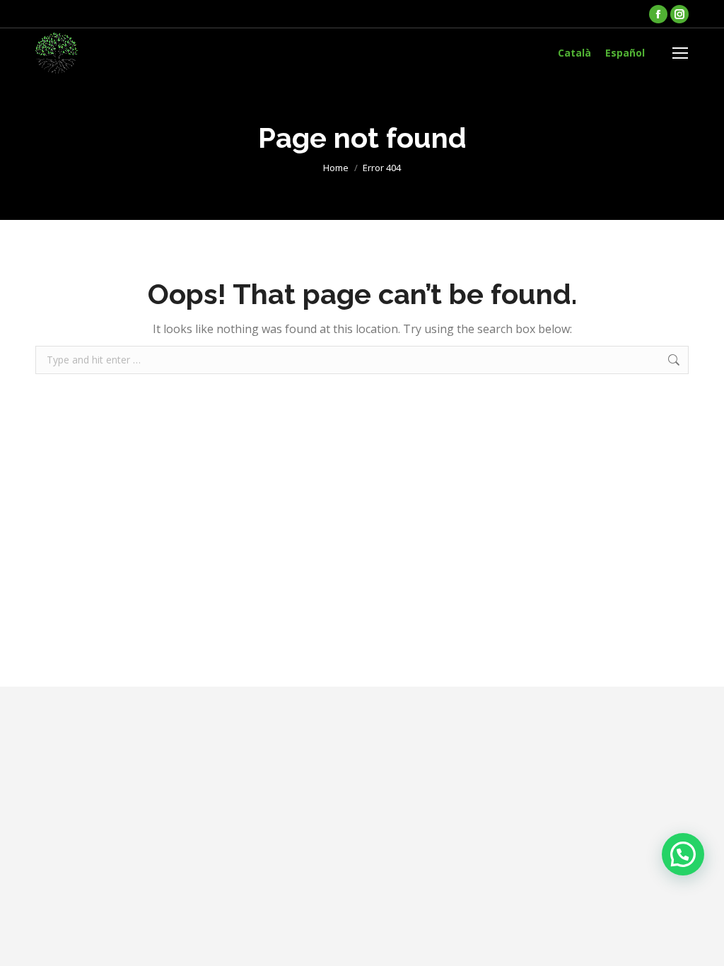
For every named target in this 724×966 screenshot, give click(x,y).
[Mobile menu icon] (680, 53)
